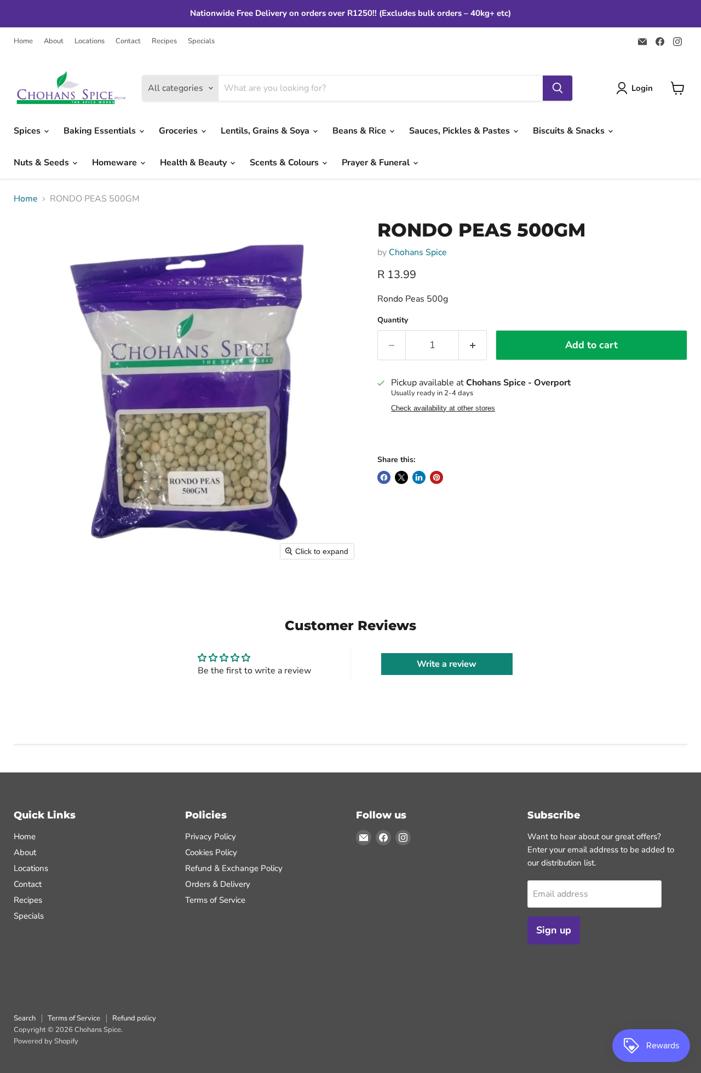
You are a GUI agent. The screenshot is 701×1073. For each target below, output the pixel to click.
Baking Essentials (101, 131)
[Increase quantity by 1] (473, 345)
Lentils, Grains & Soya (266, 131)
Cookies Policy (211, 852)
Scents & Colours (285, 163)
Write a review (446, 664)
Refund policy (134, 1018)
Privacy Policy (210, 836)
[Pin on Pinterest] (436, 477)
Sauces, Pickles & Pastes (460, 131)
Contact (128, 41)
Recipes (164, 41)
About (54, 41)
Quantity (392, 320)
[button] (636, 88)
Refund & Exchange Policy (234, 868)
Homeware (115, 163)
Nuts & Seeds (42, 163)
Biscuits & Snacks (570, 131)
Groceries (179, 131)
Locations (89, 41)
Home (23, 41)
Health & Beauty (194, 163)
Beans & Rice (360, 131)
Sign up (553, 930)
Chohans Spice (418, 252)
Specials (201, 41)
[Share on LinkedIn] (419, 477)
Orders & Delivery (217, 884)
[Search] (557, 88)
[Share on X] (401, 477)
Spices (28, 131)
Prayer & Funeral (377, 163)
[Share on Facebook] (383, 477)
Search (25, 1018)
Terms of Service (215, 900)
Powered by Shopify (46, 1041)
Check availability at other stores (443, 408)
